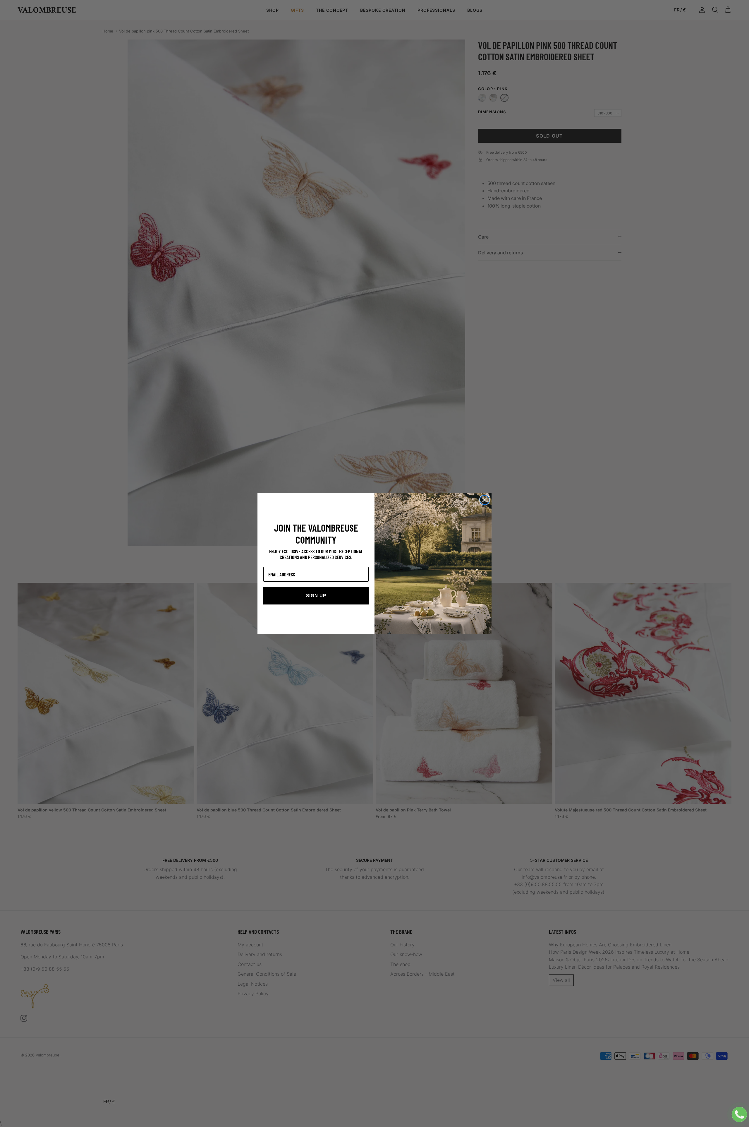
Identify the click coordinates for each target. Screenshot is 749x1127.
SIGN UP (316, 595)
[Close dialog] (484, 500)
